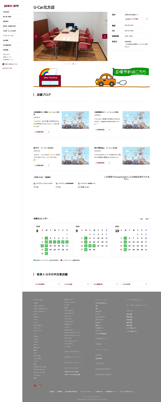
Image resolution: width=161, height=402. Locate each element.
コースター (67, 327)
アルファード (37, 328)
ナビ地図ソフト (99, 328)
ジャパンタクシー (68, 343)
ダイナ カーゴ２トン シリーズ (71, 335)
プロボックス (67, 324)
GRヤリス (36, 317)
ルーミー (36, 322)
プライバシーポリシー (102, 349)
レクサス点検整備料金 (101, 333)
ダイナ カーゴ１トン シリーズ (71, 332)
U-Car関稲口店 (98, 284)
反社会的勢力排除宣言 (102, 369)
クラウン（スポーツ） (39, 306)
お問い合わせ (6, 54)
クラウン (36, 303)
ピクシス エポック (69, 310)
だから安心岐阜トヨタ (101, 303)
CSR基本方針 (99, 363)
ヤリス (35, 314)
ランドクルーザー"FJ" (39, 372)
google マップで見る (132, 19)
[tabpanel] (70, 36)
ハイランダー (67, 346)
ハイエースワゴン (68, 321)
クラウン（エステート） (40, 311)
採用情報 (98, 344)
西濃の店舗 (129, 317)
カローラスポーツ (38, 325)
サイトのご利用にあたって (135, 300)
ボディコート (98, 331)
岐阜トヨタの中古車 (71, 368)
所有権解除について (8, 59)
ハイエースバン (68, 319)
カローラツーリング (69, 302)
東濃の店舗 (129, 322)
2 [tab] (68, 63)
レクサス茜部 (129, 328)
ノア (35, 333)
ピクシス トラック (69, 313)
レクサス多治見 (130, 331)
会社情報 (98, 355)
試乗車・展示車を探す (71, 351)
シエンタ (36, 339)
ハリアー (36, 361)
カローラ (36, 344)
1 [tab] (65, 63)
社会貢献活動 (98, 358)
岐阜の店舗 (129, 314)
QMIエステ (98, 322)
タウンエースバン (68, 330)
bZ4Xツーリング (68, 299)
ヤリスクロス (37, 355)
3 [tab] (70, 63)
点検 (96, 308)
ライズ (35, 353)
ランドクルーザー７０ (39, 369)
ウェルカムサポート (100, 317)
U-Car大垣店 (68, 284)
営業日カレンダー (7, 57)
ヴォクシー (36, 336)
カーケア (97, 314)
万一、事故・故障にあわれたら (136, 305)
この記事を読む (39, 132)
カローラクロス (37, 358)
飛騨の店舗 (129, 325)
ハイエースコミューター (70, 341)
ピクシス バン (68, 316)
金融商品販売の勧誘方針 (103, 374)
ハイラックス (37, 375)
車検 (96, 306)
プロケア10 (98, 311)
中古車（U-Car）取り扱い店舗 (72, 374)
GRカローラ (37, 347)
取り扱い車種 (38, 300)
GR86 (65, 307)
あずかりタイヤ (99, 319)
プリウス (36, 342)
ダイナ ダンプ (67, 338)
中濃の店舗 (129, 319)
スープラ (66, 305)
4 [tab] (73, 63)
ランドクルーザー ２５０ (40, 367)
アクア (35, 319)
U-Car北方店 (126, 284)
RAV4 (35, 364)
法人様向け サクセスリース (73, 362)
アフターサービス (101, 300)
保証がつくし (98, 325)
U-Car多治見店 (39, 284)
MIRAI (35, 350)
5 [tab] (76, 63)
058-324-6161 (129, 25)
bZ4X (35, 378)
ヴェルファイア (37, 331)
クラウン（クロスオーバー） (41, 308)
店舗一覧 (129, 311)
